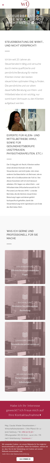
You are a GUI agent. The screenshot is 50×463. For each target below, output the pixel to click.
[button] (3, 19)
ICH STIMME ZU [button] (25, 459)
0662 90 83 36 (27, 432)
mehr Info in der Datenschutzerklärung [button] (15, 454)
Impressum (26, 438)
